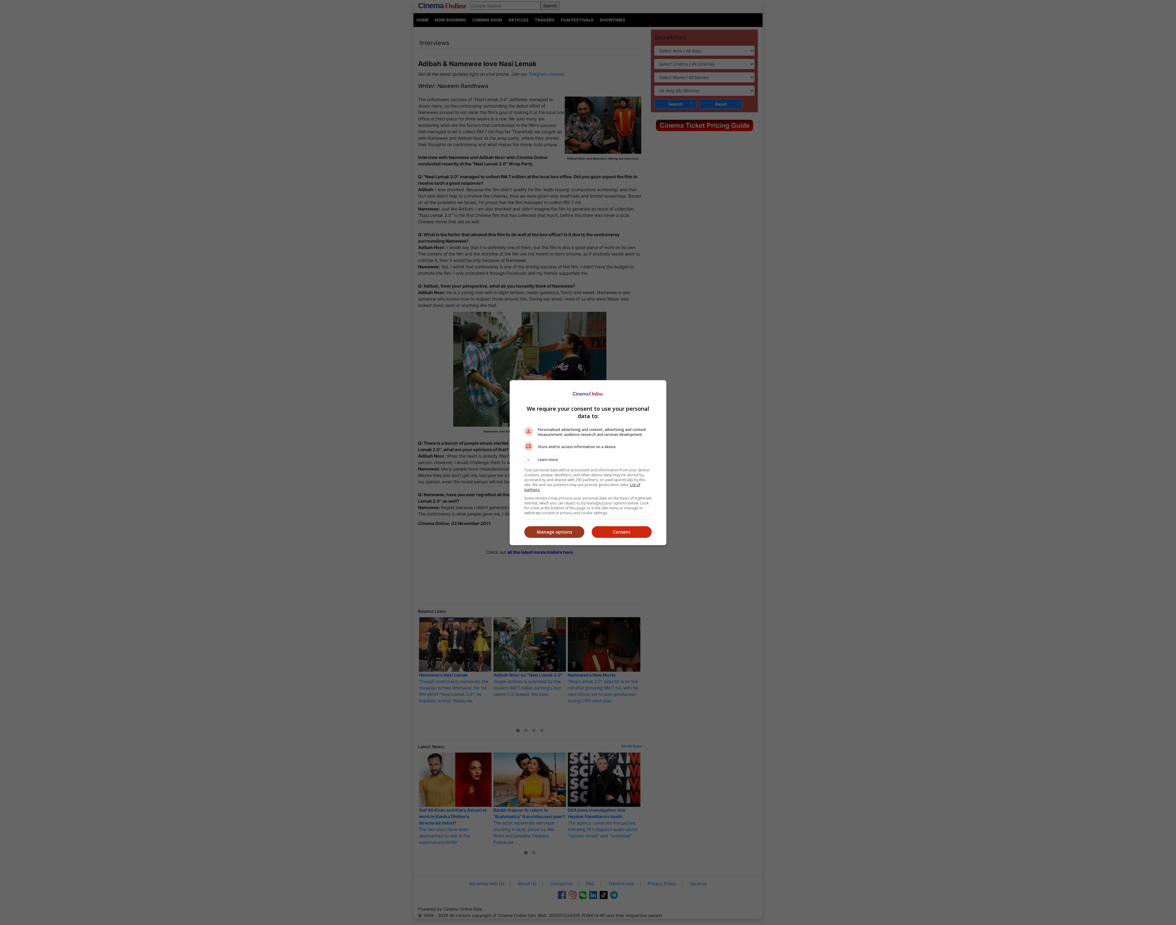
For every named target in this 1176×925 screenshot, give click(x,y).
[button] (588, 459)
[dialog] (588, 462)
